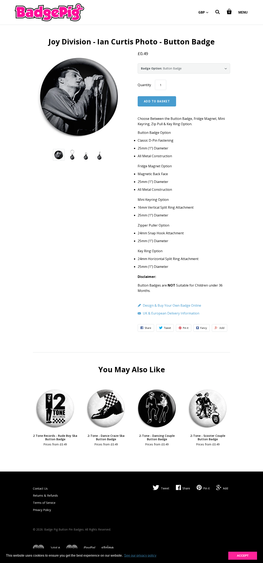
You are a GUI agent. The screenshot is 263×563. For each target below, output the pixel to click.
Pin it (206, 488)
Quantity (144, 85)
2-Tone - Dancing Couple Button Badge (157, 437)
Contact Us (40, 488)
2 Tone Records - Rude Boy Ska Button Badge (55, 437)
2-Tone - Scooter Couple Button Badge (207, 437)
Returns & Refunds (45, 495)
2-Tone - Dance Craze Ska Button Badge (106, 437)
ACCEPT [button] (243, 555)
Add (225, 488)
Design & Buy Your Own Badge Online (172, 305)
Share (186, 488)
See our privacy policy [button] (140, 555)
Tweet (165, 488)
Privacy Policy (42, 510)
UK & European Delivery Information (171, 313)
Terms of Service (44, 503)
